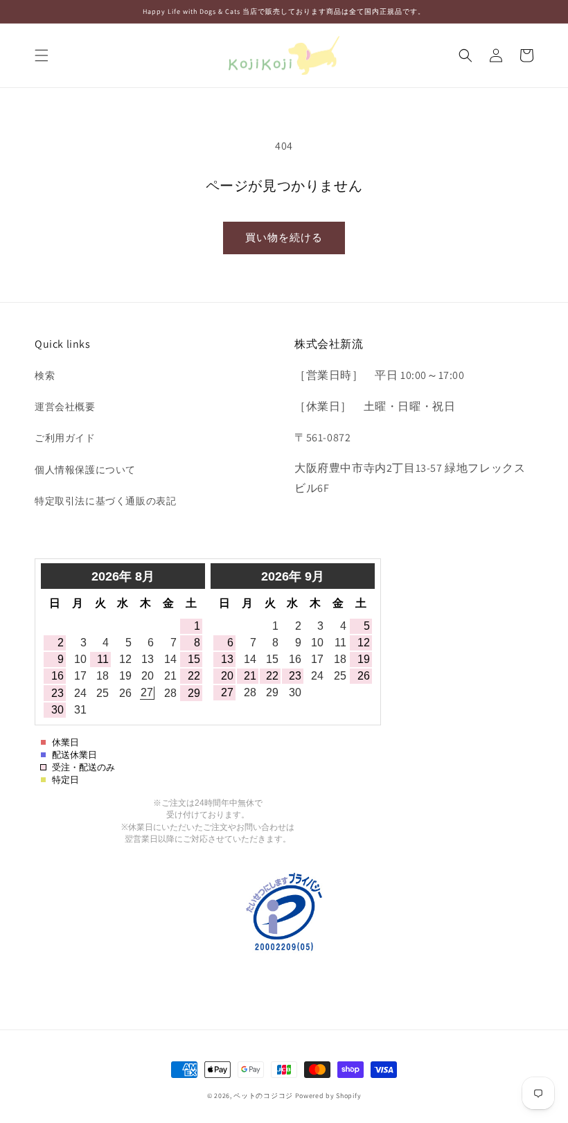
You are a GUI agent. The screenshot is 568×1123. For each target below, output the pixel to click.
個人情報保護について (85, 469)
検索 (45, 375)
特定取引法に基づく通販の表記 (105, 501)
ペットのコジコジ (263, 1095)
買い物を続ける (284, 237)
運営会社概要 (65, 406)
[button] (41, 55)
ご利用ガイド (65, 438)
